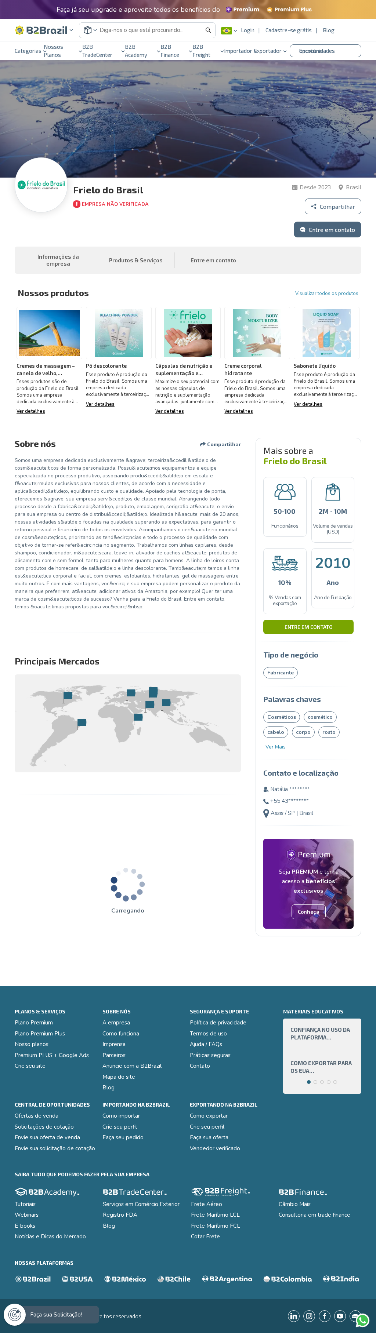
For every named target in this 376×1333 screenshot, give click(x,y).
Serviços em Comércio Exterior (141, 1204)
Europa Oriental (153, 692)
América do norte (67, 697)
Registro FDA (120, 1215)
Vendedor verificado (215, 1148)
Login (247, 30)
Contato (200, 1066)
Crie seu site (30, 1066)
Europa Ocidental (130, 695)
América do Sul (81, 724)
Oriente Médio (149, 707)
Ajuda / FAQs (206, 1044)
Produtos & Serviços (136, 260)
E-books (25, 1226)
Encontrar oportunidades (317, 50)
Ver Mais (275, 746)
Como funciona (120, 1033)
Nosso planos (31, 1044)
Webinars (27, 1215)
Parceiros (114, 1055)
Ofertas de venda (36, 1115)
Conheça (308, 911)
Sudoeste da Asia (165, 705)
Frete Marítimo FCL (215, 1226)
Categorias (28, 50)
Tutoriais (25, 1204)
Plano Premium (34, 1022)
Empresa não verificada (115, 204)
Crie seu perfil (119, 1126)
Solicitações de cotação (44, 1126)
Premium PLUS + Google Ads (52, 1055)
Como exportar (209, 1115)
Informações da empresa (58, 260)
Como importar (121, 1115)
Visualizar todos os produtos (326, 293)
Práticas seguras (210, 1055)
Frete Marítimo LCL (215, 1215)
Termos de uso (208, 1033)
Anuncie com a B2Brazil (132, 1066)
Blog (329, 30)
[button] (44, 30)
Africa (138, 719)
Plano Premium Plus (40, 1033)
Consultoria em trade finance (314, 1215)
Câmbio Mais (295, 1204)
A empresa (116, 1022)
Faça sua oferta (209, 1137)
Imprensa (114, 1044)
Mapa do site (118, 1077)
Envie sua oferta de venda (47, 1137)
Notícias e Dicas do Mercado (50, 1236)
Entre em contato (309, 627)
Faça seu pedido (123, 1137)
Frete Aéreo (206, 1204)
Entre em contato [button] (213, 260)
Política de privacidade (218, 1022)
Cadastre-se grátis (288, 30)
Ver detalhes (31, 411)
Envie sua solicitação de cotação (55, 1148)
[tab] (309, 1082)
